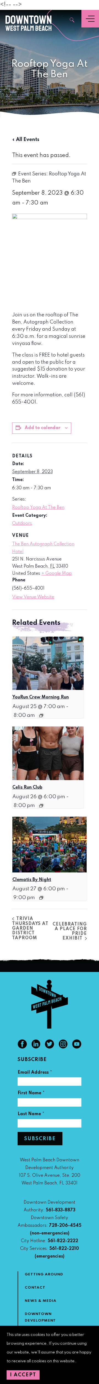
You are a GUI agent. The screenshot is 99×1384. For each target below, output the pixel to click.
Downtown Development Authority (40, 1320)
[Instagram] (63, 1047)
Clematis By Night (31, 880)
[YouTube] (76, 1047)
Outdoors (22, 523)
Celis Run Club (27, 787)
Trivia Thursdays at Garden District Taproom (30, 928)
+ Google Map (56, 573)
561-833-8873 (60, 1210)
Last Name (31, 1115)
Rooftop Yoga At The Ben (38, 507)
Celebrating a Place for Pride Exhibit (70, 931)
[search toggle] (72, 20)
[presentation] (48, 663)
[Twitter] (49, 1047)
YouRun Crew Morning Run (40, 697)
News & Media (40, 1301)
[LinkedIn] (36, 1047)
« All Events (25, 139)
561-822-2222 (63, 1241)
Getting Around (44, 1274)
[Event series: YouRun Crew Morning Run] (41, 715)
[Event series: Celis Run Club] (41, 805)
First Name (31, 1094)
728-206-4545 (65, 1225)
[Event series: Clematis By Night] (41, 897)
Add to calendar (43, 428)
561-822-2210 (64, 1249)
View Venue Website (33, 597)
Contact (35, 1287)
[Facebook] (22, 1047)
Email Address (35, 1073)
